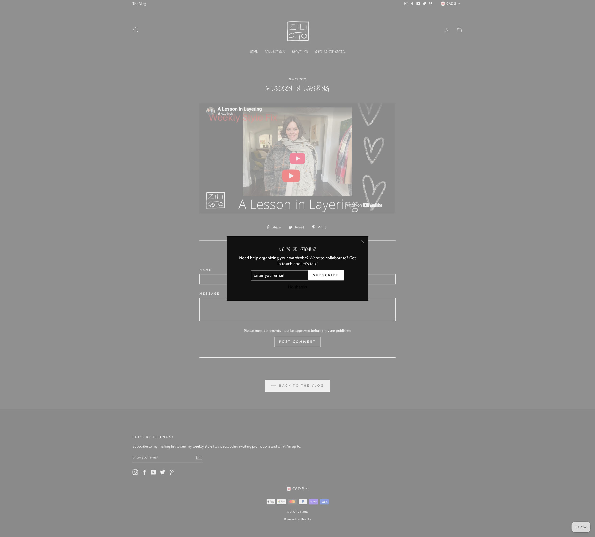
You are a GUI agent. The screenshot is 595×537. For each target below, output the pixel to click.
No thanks (297, 287)
